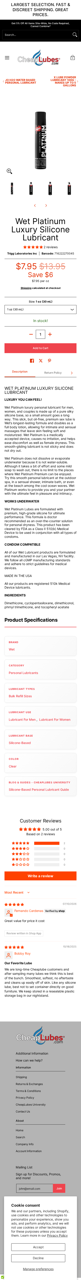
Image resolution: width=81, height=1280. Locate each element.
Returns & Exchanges (29, 1084)
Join (59, 1188)
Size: (40, 301)
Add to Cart (40, 348)
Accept (38, 1247)
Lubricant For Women (54, 719)
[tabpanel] (40, 495)
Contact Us (23, 1111)
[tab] (19, 373)
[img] (14, 904)
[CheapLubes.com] (38, 58)
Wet (12, 649)
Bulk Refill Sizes (20, 696)
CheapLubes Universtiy (31, 1104)
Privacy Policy (57, 1235)
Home (19, 1130)
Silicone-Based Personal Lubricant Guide (39, 789)
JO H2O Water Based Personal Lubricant (20, 81)
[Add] (50, 334)
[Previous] (8, 140)
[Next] (73, 140)
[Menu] (6, 58)
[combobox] (36, 34)
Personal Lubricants (23, 673)
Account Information (29, 1151)
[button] (72, 58)
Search (20, 1137)
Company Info (25, 1144)
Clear (12, 766)
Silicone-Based (20, 743)
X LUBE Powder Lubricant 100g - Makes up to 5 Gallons (63, 81)
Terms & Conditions (28, 1091)
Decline (38, 1258)
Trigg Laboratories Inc (22, 253)
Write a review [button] (40, 876)
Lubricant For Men (22, 719)
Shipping (26, 288)
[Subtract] (31, 334)
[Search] (75, 34)
